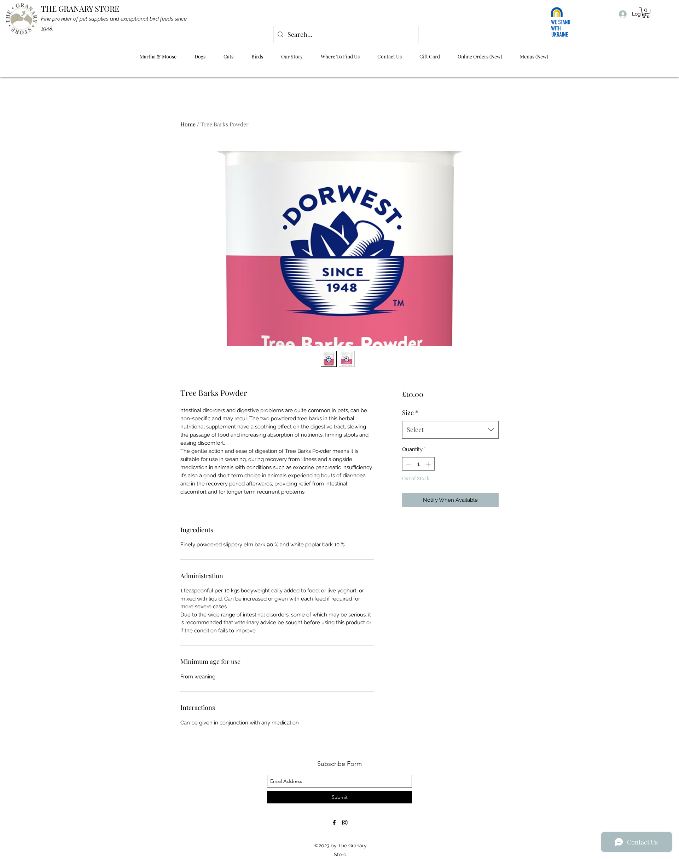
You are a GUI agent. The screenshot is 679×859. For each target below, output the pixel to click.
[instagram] (344, 822)
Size (410, 412)
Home (188, 124)
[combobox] (450, 430)
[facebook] (334, 822)
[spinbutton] (418, 464)
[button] (645, 12)
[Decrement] (408, 464)
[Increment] (429, 464)
